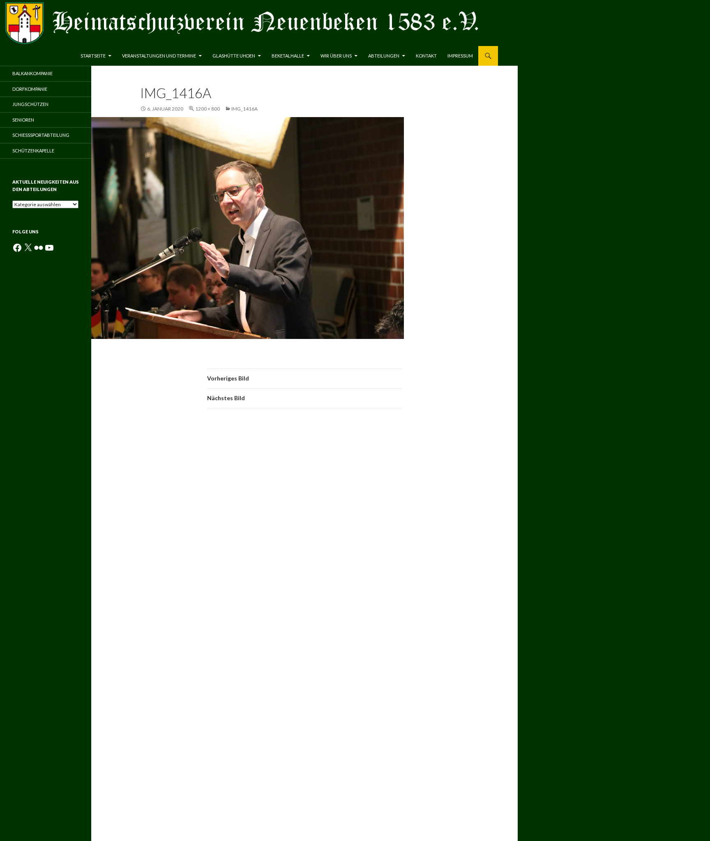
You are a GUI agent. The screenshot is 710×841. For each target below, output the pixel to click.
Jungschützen (30, 104)
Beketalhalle (288, 55)
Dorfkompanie (29, 89)
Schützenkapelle (33, 150)
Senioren (23, 119)
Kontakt (426, 55)
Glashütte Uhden (233, 55)
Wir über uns (336, 55)
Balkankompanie (32, 73)
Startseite (93, 55)
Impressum (460, 55)
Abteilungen (383, 55)
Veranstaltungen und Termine (159, 55)
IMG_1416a (244, 109)
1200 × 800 (207, 109)
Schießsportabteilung (40, 135)
